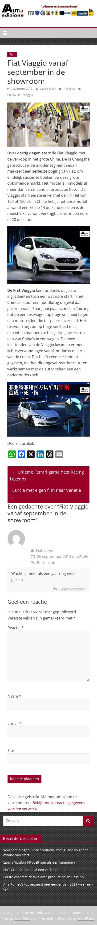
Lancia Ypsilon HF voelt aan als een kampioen (39, 862)
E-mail (14, 723)
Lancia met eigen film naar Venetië (45, 493)
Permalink (46, 562)
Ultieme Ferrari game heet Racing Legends (47, 475)
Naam (14, 696)
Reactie (16, 627)
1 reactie (69, 89)
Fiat (12, 54)
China (11, 95)
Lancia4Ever (48, 89)
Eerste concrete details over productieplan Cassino (43, 877)
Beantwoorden (72, 589)
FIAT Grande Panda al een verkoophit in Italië (38, 869)
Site (11, 750)
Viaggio (28, 95)
